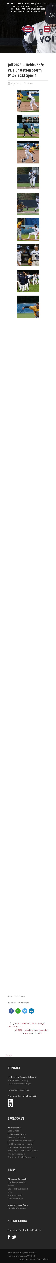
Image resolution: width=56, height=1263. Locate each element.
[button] (11, 1011)
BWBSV (11, 1185)
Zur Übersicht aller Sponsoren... (22, 1157)
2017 (45, 4)
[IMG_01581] (28, 467)
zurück (9, 1055)
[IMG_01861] (28, 509)
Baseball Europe (15, 1198)
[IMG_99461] (28, 930)
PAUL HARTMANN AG (17, 1137)
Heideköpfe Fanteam (17, 1208)
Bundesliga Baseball (17, 1182)
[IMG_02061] (28, 551)
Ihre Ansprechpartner (19, 1090)
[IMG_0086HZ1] (28, 152)
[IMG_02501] (28, 635)
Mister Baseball (15, 1195)
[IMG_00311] (28, 307)
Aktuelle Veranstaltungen (19, 1083)
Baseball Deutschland (18, 1188)
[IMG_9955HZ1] (28, 719)
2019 (15, 6)
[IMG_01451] (28, 424)
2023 (34, 6)
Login (20, 1259)
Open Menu (47, 29)
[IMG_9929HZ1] (28, 677)
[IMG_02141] (28, 593)
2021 (28, 6)
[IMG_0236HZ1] (28, 255)
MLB (10, 1192)
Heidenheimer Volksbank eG (21, 1140)
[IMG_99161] (28, 845)
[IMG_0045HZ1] (28, 126)
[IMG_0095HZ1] (28, 204)
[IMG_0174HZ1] (28, 229)
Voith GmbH (13, 1130)
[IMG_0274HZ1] (28, 281)
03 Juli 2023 (16, 83)
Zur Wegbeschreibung (18, 1080)
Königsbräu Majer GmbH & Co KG (23, 1150)
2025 (41, 6)
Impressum (30, 1259)
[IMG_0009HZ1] (28, 101)
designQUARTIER (27, 1256)
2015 (39, 4)
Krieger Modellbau (16, 1153)
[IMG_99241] (28, 888)
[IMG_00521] (28, 340)
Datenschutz (42, 1259)
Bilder (30, 83)
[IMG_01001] (28, 382)
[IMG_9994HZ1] (28, 761)
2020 (22, 6)
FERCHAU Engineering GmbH (20, 1144)
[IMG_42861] (28, 803)
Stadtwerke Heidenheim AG (20, 1147)
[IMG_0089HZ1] (28, 178)
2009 (32, 4)
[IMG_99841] (28, 972)
